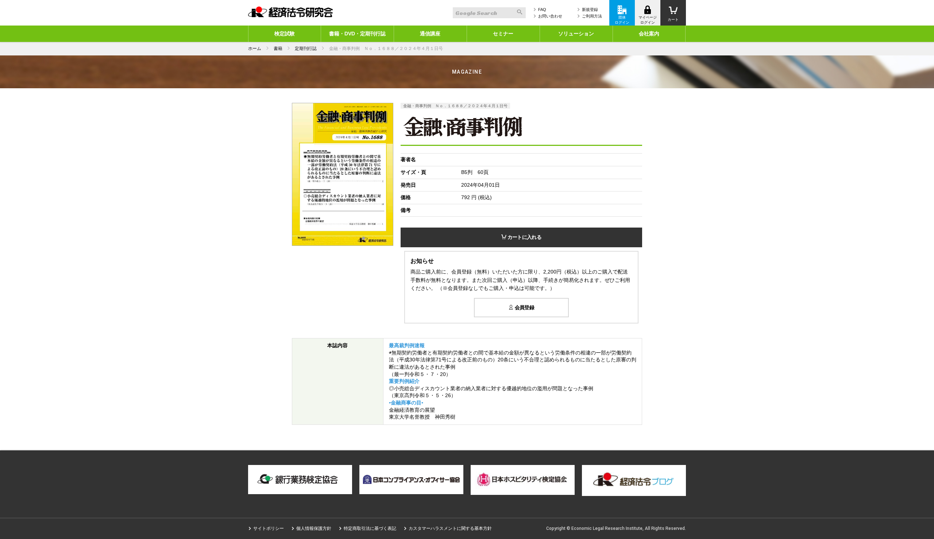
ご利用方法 (592, 16)
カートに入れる (523, 237)
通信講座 (430, 33)
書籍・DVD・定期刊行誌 (357, 33)
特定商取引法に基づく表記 (370, 528)
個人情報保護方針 (313, 528)
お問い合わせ (550, 16)
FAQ (542, 9)
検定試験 (284, 33)
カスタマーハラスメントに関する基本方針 (450, 528)
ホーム (254, 48)
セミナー (503, 33)
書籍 (278, 48)
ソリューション (576, 33)
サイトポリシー (268, 528)
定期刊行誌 (306, 48)
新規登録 (590, 9)
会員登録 (523, 307)
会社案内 (649, 33)
